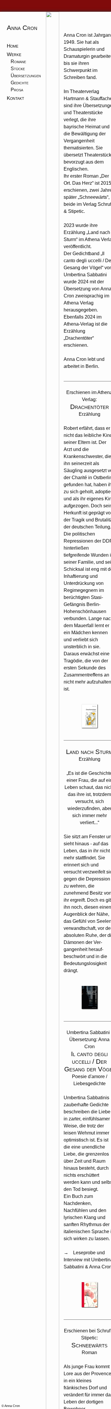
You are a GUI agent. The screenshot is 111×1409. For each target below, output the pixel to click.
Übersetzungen (26, 74)
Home (12, 45)
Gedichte (19, 81)
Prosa (17, 88)
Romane (18, 60)
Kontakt (15, 94)
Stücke (18, 67)
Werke (13, 52)
